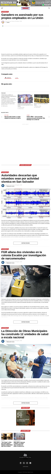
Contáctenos (25, 466)
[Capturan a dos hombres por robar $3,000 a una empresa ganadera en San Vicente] (25, 98)
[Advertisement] (25, 143)
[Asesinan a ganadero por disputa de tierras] (41, 98)
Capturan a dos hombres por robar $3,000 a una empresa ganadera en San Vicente (25, 105)
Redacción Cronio (10, 186)
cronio (8, 22)
